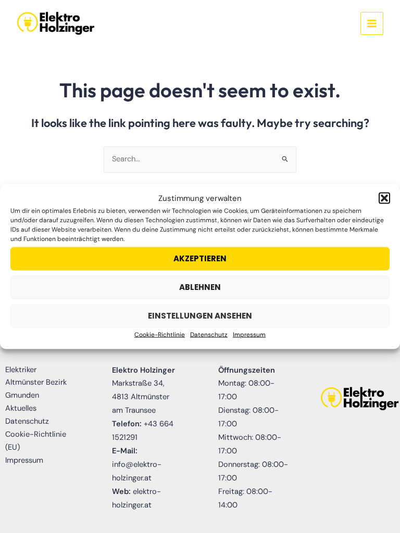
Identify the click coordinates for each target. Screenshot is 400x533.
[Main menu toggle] (371, 23)
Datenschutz (209, 335)
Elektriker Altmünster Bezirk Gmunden (36, 383)
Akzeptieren (200, 258)
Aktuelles (20, 408)
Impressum (249, 335)
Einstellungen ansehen (200, 315)
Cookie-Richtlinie (159, 335)
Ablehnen (200, 287)
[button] (384, 198)
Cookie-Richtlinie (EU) (35, 440)
